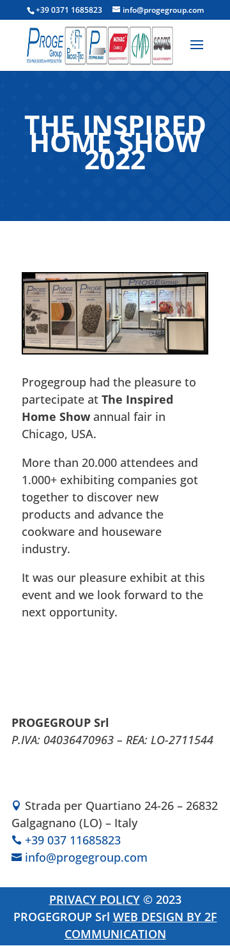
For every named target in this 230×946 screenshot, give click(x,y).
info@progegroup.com (86, 857)
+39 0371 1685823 (69, 9)
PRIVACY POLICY (94, 899)
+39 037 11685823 (73, 840)
